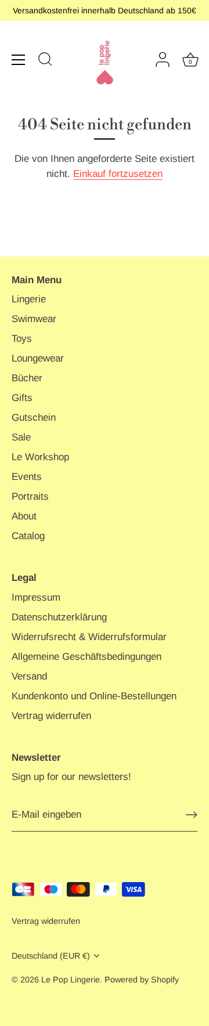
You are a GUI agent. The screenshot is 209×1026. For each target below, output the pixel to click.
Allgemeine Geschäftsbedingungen (86, 656)
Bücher (27, 378)
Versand (29, 676)
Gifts (22, 397)
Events (27, 476)
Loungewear (38, 358)
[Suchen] (45, 61)
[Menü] (18, 60)
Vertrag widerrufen (51, 715)
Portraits (30, 496)
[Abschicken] (191, 815)
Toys (22, 338)
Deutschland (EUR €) (51, 955)
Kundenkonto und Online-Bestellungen (94, 696)
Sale (21, 437)
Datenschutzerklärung (59, 617)
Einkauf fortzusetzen (118, 173)
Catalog (28, 535)
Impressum (36, 597)
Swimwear (34, 318)
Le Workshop (40, 457)
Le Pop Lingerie (70, 979)
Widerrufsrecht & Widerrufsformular (89, 636)
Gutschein (34, 417)
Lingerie (29, 299)
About (24, 516)
